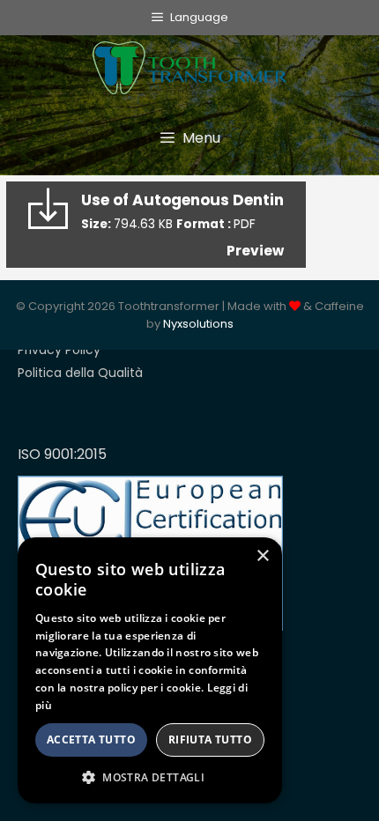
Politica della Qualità (80, 372)
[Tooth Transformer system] (189, 63)
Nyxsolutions (198, 323)
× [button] (262, 556)
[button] (149, 777)
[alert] (150, 670)
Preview (255, 250)
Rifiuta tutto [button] (210, 739)
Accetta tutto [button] (91, 739)
